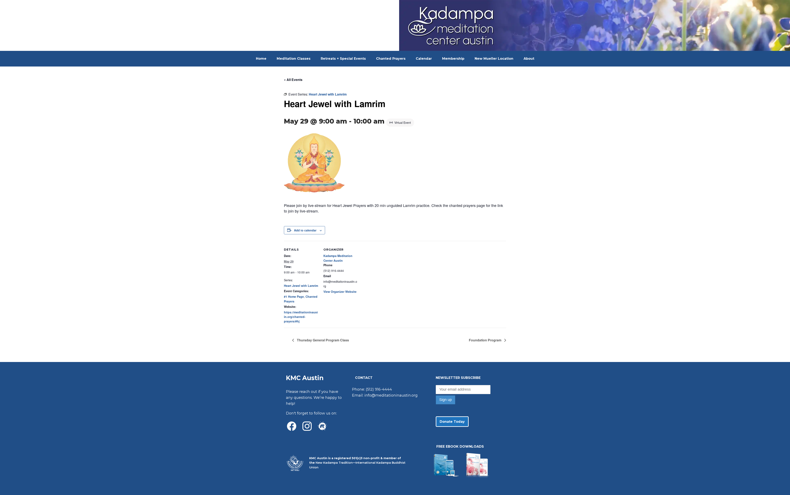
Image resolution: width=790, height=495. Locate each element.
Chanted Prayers (390, 59)
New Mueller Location (494, 59)
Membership (453, 59)
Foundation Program (485, 340)
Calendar (424, 59)
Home (261, 59)
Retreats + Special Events (343, 59)
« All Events (293, 79)
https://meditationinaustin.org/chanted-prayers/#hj (301, 316)
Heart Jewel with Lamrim (301, 286)
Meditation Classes (293, 59)
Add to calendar (305, 230)
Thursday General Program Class (322, 340)
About (529, 59)
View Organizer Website (340, 292)
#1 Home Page (294, 296)
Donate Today (452, 422)
